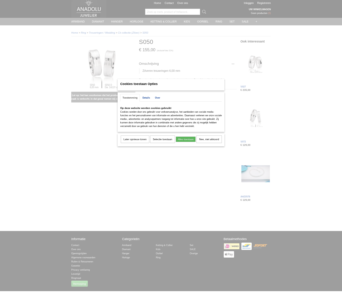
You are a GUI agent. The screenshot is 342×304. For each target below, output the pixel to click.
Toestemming (130, 97)
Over (157, 97)
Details (146, 97)
